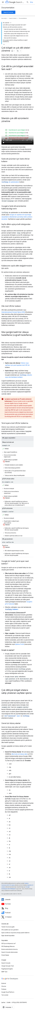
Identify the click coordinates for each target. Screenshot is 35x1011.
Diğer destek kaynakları (8, 935)
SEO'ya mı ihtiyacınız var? (8, 943)
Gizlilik (8, 1002)
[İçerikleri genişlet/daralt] (11, 23)
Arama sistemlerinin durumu (9, 949)
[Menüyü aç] (3, 2)
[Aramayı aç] (27, 2)
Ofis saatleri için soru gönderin (9, 929)
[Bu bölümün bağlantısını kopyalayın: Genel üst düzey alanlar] (22, 723)
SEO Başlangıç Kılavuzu (8, 946)
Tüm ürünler (4, 995)
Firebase (3, 989)
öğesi (12, 716)
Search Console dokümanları (9, 952)
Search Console (8, 12)
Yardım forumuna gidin (8, 927)
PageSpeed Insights (7, 969)
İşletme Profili (19, 644)
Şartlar (3, 1002)
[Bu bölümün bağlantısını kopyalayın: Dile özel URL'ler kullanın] (22, 306)
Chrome (3, 986)
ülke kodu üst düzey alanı (19, 754)
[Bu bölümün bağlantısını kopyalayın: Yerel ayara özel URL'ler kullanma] (30, 423)
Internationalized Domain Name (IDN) (13, 312)
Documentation (7, 8)
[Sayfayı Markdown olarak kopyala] (17, 50)
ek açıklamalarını (10, 182)
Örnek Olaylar (5, 955)
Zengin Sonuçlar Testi (7, 966)
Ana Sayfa (4, 18)
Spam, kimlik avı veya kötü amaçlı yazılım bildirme (15, 932)
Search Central (20, 2)
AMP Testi (4, 971)
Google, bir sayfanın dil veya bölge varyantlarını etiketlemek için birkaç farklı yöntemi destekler (16, 217)
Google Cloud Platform (7, 992)
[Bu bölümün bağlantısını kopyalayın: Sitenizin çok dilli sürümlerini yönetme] (12, 121)
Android (3, 983)
